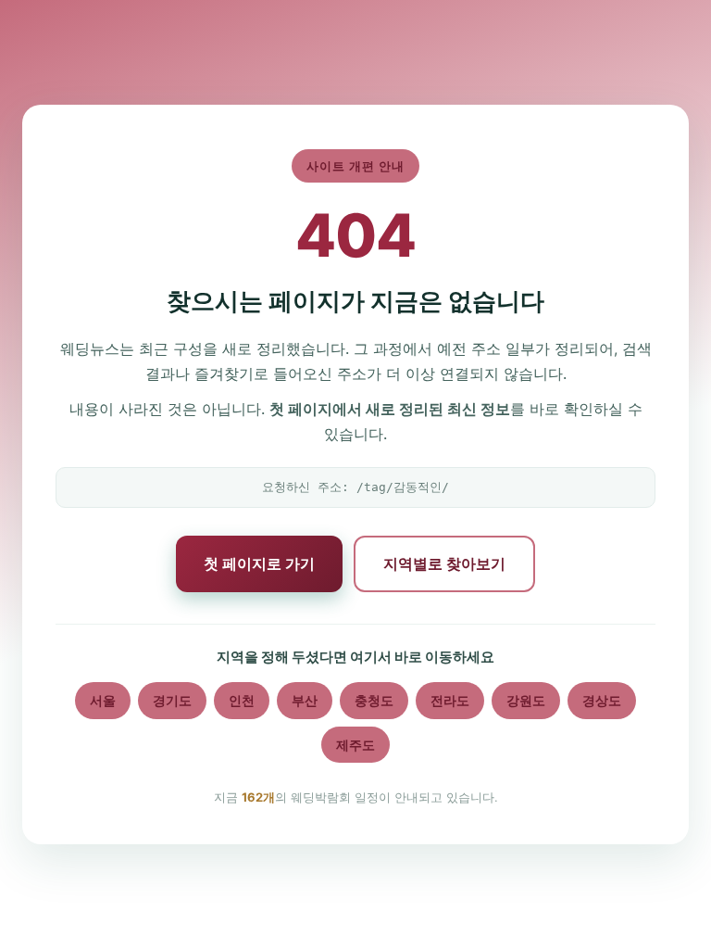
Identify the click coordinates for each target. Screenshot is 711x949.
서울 (103, 700)
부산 (305, 700)
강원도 (525, 700)
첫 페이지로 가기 (259, 563)
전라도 (449, 700)
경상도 (601, 700)
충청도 (374, 700)
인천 (242, 700)
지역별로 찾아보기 (444, 563)
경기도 (172, 700)
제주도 (355, 745)
